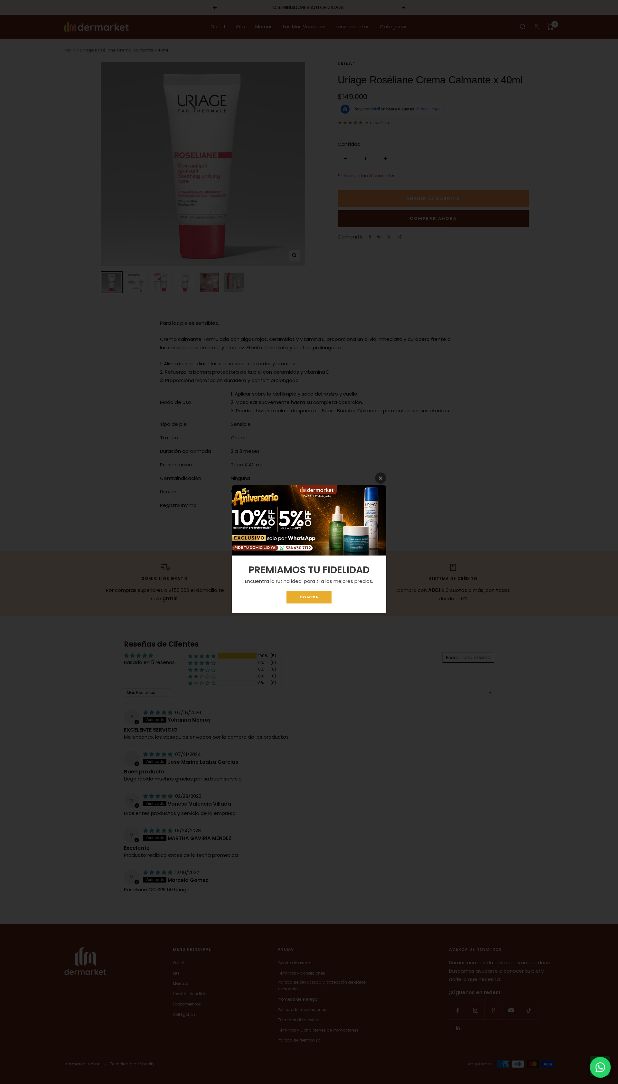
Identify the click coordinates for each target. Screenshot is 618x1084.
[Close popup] (380, 478)
